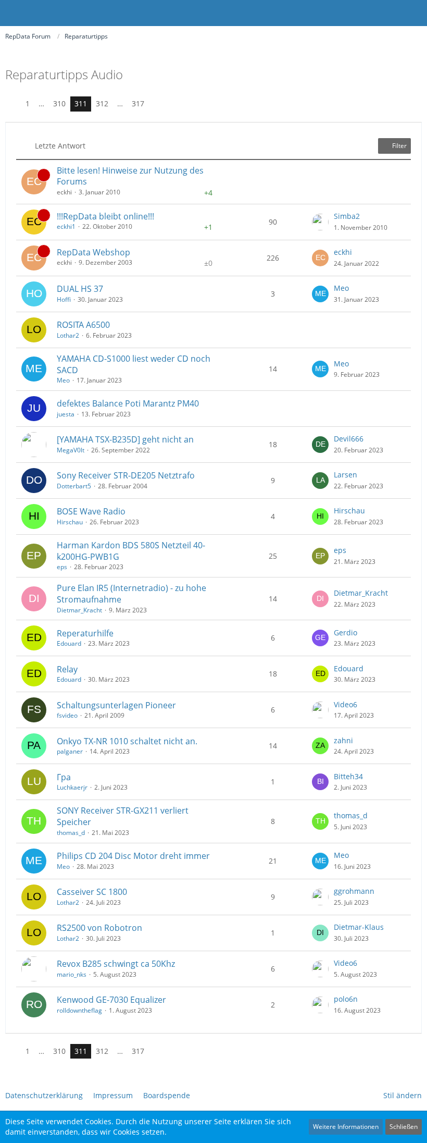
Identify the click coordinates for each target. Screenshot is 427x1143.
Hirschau (70, 522)
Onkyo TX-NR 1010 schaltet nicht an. (127, 741)
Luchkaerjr (72, 787)
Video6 (345, 704)
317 (138, 103)
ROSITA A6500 (83, 324)
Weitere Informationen (346, 1126)
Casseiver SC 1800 (92, 892)
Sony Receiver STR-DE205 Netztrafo (126, 475)
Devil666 (348, 439)
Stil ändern (402, 1095)
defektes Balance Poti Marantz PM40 (128, 403)
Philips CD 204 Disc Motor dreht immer (133, 856)
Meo (341, 288)
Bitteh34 (348, 776)
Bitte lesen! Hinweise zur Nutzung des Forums (130, 176)
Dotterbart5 (74, 486)
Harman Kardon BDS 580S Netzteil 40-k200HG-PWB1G (131, 550)
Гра (64, 777)
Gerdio (345, 632)
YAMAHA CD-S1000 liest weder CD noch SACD (133, 364)
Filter (399, 145)
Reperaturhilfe (85, 633)
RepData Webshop (93, 252)
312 (102, 103)
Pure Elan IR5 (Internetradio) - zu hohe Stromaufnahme (131, 593)
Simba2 (347, 216)
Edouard (69, 643)
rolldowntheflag (79, 1010)
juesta (65, 414)
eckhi (343, 252)
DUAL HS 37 (80, 288)
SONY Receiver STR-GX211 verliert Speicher (123, 816)
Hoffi (64, 299)
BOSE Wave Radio (91, 511)
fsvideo (67, 715)
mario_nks (71, 974)
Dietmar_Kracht (79, 610)
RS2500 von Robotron (99, 927)
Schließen (404, 1126)
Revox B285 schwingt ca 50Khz (116, 963)
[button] (413, 13)
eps (62, 566)
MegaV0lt (70, 450)
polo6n (346, 999)
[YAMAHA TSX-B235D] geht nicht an (125, 439)
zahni (343, 740)
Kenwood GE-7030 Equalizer (111, 999)
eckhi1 (66, 226)
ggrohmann (354, 891)
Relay (67, 669)
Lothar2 (68, 335)
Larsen (345, 475)
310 (59, 103)
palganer (70, 751)
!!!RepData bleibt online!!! (105, 216)
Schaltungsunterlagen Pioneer (116, 705)
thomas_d (71, 832)
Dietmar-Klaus (359, 927)
